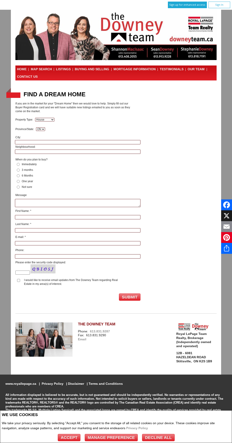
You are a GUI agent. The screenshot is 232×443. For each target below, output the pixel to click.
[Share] (226, 248)
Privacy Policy (137, 428)
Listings (63, 69)
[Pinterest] (226, 237)
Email (82, 339)
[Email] (226, 226)
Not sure (27, 187)
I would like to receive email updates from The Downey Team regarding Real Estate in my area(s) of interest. (71, 282)
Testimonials (172, 69)
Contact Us (27, 76)
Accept (69, 437)
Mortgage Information (135, 69)
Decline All (158, 437)
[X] (226, 215)
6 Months (27, 175)
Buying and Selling (92, 69)
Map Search (41, 69)
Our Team (196, 69)
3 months (27, 170)
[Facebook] (226, 204)
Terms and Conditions (106, 383)
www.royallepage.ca (20, 383)
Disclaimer (76, 383)
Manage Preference (111, 437)
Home (22, 69)
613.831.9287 (100, 331)
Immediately (29, 164)
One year (27, 181)
